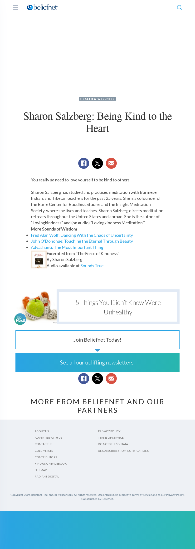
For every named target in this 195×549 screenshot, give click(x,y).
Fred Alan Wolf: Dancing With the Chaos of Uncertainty (82, 235)
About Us (42, 431)
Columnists (44, 450)
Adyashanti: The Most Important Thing (67, 247)
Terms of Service (111, 437)
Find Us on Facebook (51, 463)
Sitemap (41, 470)
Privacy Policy (109, 431)
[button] (179, 7)
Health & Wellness (97, 98)
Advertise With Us (48, 437)
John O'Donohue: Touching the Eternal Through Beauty (82, 241)
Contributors (46, 457)
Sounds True (91, 265)
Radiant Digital (47, 476)
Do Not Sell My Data (113, 444)
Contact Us (43, 444)
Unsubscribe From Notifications (123, 450)
